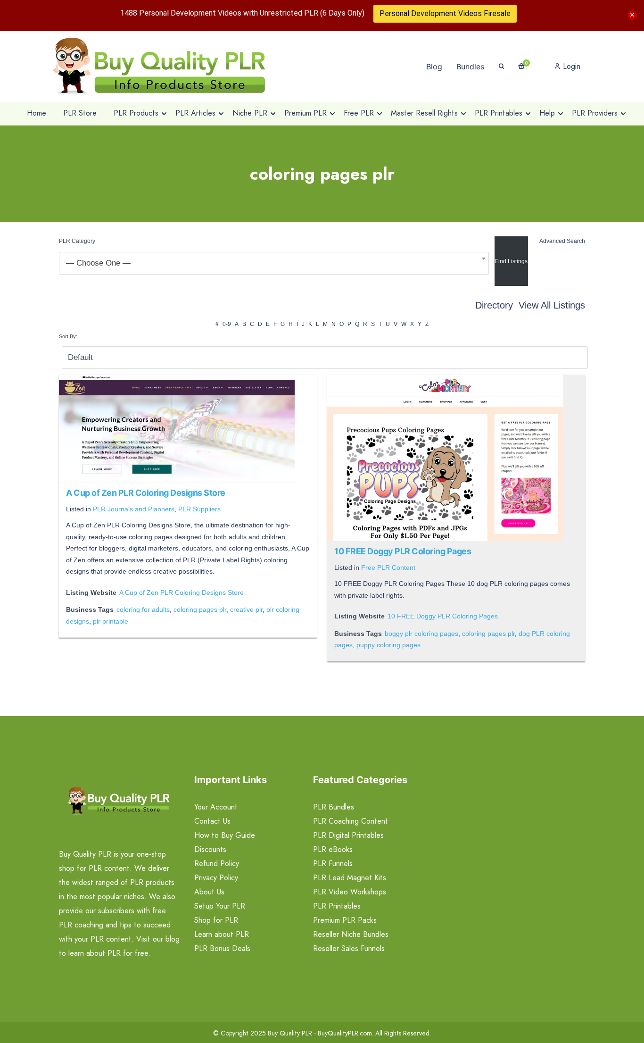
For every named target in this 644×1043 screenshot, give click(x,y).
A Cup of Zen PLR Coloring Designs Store (145, 493)
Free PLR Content (388, 567)
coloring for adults (143, 609)
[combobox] (274, 263)
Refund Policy (216, 863)
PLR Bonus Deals (222, 948)
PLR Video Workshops (349, 891)
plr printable (110, 621)
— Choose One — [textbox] (98, 263)
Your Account (216, 806)
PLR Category (77, 241)
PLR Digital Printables (348, 835)
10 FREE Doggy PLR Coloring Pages (402, 551)
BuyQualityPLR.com (345, 1033)
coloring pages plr (199, 609)
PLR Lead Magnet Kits (349, 877)
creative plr (246, 609)
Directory (494, 305)
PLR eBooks (333, 849)
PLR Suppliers (199, 509)
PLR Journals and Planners (133, 509)
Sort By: (68, 336)
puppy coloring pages (388, 645)
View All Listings (552, 305)
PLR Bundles (333, 806)
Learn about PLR (221, 934)
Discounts (210, 849)
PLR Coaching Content (350, 821)
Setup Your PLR (219, 906)
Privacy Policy (216, 877)
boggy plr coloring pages (421, 633)
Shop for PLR (216, 920)
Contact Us (212, 821)
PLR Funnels (333, 863)
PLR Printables (337, 906)
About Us (209, 891)
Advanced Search (562, 241)
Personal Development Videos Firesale (445, 13)
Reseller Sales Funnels (349, 948)
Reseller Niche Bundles (350, 934)
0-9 (227, 324)
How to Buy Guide (224, 835)
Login (570, 66)
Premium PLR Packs (345, 920)
